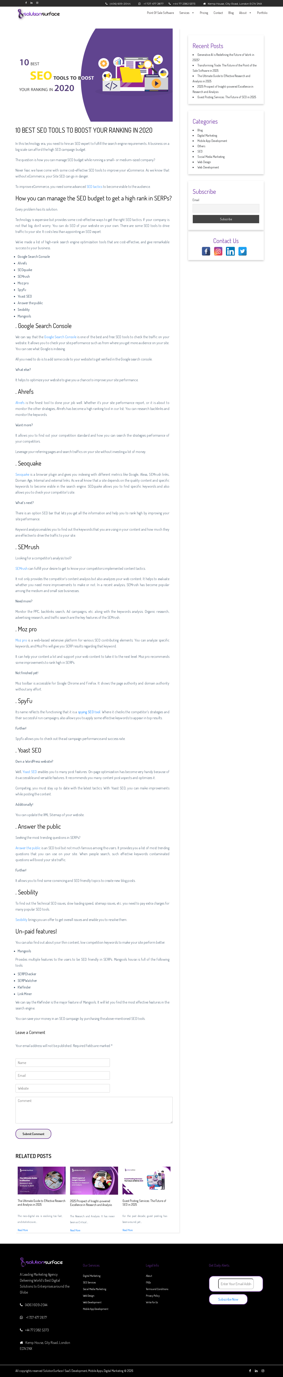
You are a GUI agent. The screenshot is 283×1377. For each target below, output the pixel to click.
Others (201, 146)
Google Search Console (60, 337)
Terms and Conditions (157, 1289)
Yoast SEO (30, 772)
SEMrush (21, 568)
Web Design (204, 162)
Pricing (204, 13)
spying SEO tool (89, 712)
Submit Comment (33, 1134)
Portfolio (262, 13)
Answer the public (27, 848)
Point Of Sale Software (160, 13)
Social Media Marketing (211, 156)
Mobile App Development (212, 141)
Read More (23, 1230)
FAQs (148, 1282)
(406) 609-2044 (120, 3)
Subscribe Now (228, 1299)
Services (184, 13)
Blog (231, 13)
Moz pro (21, 640)
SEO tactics (94, 186)
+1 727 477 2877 (153, 3)
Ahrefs (20, 402)
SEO (200, 151)
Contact (218, 13)
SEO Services (89, 1282)
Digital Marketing (207, 135)
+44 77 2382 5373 (184, 3)
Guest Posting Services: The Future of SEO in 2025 (226, 97)
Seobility (21, 919)
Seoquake (22, 474)
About (243, 13)
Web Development (208, 167)
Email (196, 200)
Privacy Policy (153, 1295)
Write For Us (152, 1302)
